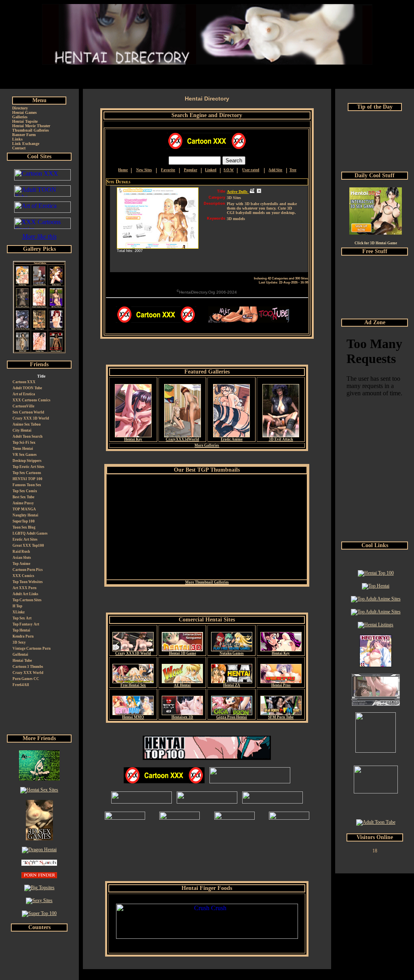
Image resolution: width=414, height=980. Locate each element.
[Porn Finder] (39, 876)
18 (374, 851)
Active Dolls (238, 191)
